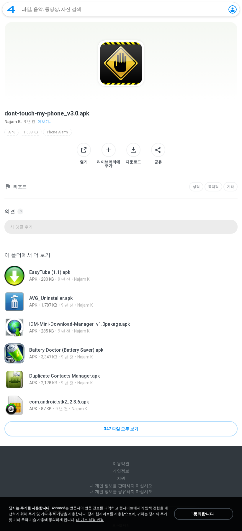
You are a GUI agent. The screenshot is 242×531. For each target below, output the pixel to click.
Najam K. (13, 121)
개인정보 (121, 471)
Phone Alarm (57, 132)
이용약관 (121, 463)
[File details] (121, 276)
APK (11, 132)
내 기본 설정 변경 (90, 520)
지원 (121, 478)
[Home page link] (11, 9)
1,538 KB (31, 132)
